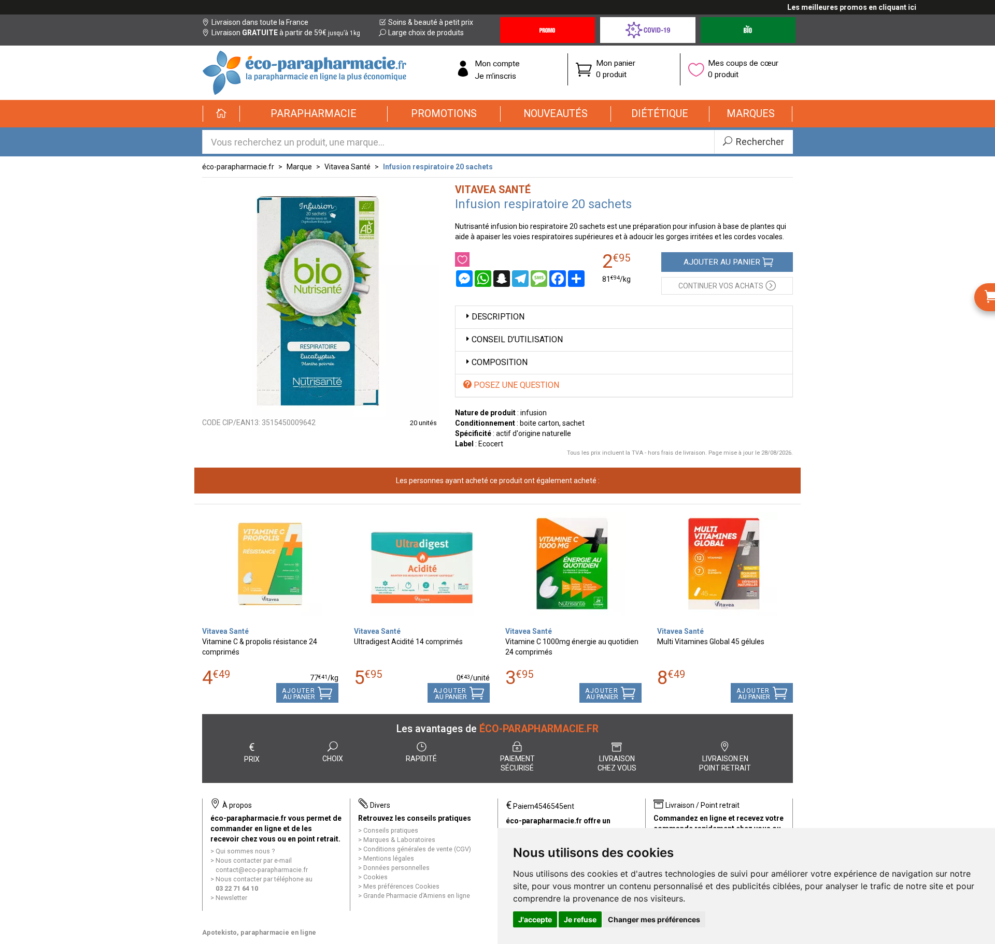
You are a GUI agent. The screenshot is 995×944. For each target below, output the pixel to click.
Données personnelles (396, 868)
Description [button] (498, 317)
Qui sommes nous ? (245, 851)
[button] (314, 114)
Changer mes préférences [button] (654, 919)
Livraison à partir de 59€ (285, 32)
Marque (299, 167)
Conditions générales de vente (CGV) (417, 849)
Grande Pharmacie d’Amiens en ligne (416, 895)
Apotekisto (259, 932)
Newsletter (231, 898)
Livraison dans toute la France (259, 22)
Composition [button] (500, 362)
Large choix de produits (426, 32)
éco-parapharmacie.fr (238, 167)
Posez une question (515, 385)
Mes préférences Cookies (401, 886)
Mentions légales (388, 858)
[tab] (624, 317)
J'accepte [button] (535, 919)
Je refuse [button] (580, 919)
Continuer (720, 286)
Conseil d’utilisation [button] (517, 339)
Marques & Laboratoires (399, 840)
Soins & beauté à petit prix (430, 22)
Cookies (375, 877)
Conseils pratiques (390, 830)
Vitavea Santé (347, 167)
